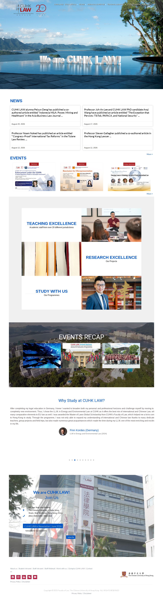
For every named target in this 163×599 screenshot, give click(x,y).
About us (14, 568)
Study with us (70, 4)
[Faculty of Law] (30, 9)
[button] (84, 225)
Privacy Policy (15, 582)
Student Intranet (25, 568)
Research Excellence (111, 257)
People (82, 4)
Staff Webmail (50, 568)
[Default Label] (24, 577)
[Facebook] (13, 577)
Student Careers (134, 4)
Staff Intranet (38, 568)
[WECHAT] (29, 577)
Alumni (147, 4)
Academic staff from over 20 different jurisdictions (52, 227)
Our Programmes (51, 295)
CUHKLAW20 (58, 4)
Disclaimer (26, 582)
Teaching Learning (116, 4)
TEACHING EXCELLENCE (51, 223)
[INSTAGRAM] (18, 577)
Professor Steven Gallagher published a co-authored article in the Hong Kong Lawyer (117, 135)
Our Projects (111, 261)
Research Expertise (96, 4)
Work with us (61, 568)
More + (150, 154)
